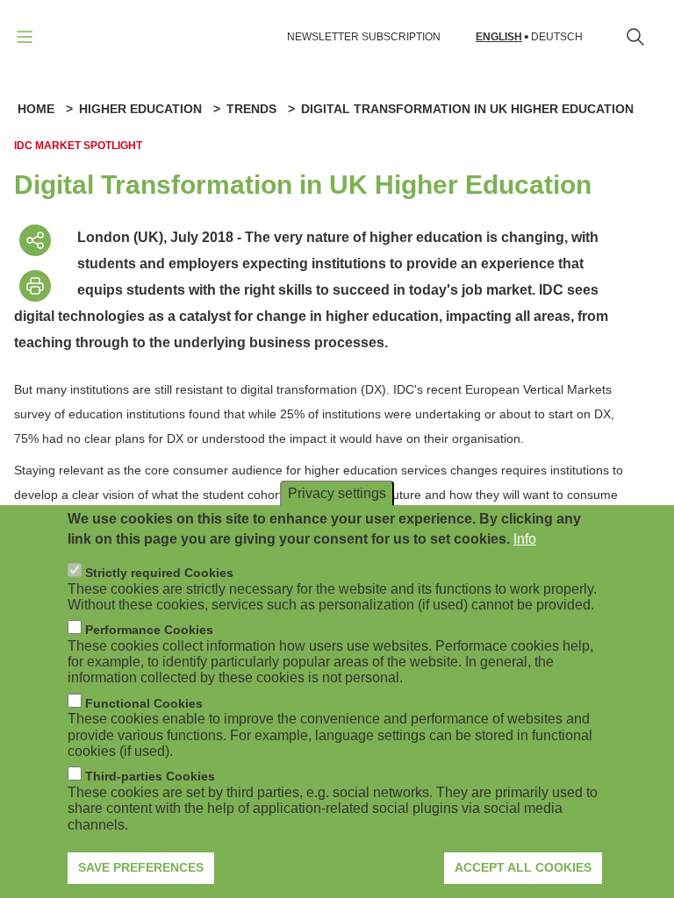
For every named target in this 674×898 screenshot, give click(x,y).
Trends (251, 109)
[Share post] (35, 240)
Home (36, 109)
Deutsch (557, 37)
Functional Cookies (144, 703)
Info (524, 538)
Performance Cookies (149, 630)
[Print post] (35, 286)
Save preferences (141, 867)
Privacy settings (337, 493)
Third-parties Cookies (150, 776)
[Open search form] (635, 37)
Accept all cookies (523, 867)
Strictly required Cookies (159, 573)
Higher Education (140, 109)
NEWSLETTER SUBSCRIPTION (364, 37)
